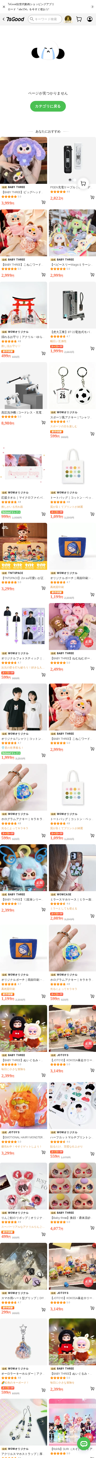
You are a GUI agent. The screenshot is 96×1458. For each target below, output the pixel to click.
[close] (4, 6)
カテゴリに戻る (48, 106)
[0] (79, 19)
